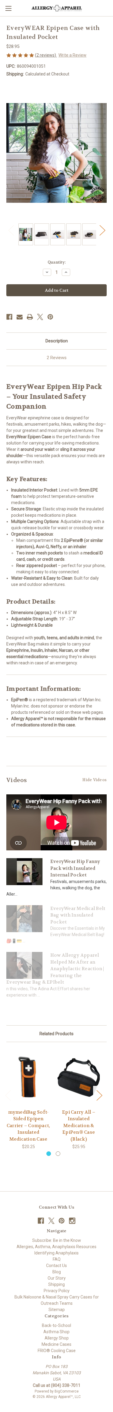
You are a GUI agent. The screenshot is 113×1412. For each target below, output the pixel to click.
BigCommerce (67, 1391)
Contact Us (56, 1265)
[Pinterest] (50, 317)
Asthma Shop (56, 1331)
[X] (40, 317)
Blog (56, 1271)
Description (57, 341)
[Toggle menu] (8, 8)
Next (102, 230)
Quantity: (57, 262)
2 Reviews (57, 357)
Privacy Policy (57, 1290)
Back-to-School (56, 1325)
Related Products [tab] (56, 1033)
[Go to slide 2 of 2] (58, 1153)
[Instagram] (72, 1221)
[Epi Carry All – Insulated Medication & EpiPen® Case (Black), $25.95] (79, 1077)
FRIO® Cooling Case (57, 1350)
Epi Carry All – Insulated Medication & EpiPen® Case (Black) (78, 1125)
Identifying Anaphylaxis (56, 1253)
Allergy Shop (57, 1338)
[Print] (30, 317)
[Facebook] (9, 317)
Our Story (57, 1278)
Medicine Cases (56, 1344)
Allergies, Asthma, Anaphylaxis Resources (56, 1246)
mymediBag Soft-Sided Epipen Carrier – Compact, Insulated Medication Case (28, 1125)
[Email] (20, 317)
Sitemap (57, 1309)
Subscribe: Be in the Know (56, 1240)
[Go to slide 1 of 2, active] (48, 1153)
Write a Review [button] (72, 55)
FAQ (57, 1259)
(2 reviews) (46, 55)
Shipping (56, 1284)
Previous (11, 230)
